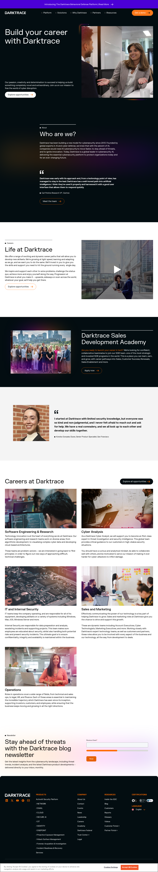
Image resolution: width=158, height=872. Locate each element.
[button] (46, 12)
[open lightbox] (117, 269)
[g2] (23, 800)
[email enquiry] (28, 800)
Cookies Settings (111, 867)
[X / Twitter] (12, 800)
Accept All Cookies (129, 867)
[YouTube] (17, 800)
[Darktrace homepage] (15, 13)
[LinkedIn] (6, 800)
